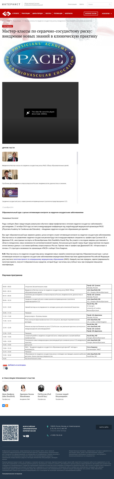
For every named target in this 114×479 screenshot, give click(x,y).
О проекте (15, 13)
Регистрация (72, 4)
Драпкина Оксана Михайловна (27, 395)
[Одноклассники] (6, 405)
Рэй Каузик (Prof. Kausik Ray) (44, 395)
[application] (40, 113)
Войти (82, 4)
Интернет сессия (90, 13)
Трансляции (25, 13)
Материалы (68, 13)
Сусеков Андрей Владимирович (62, 395)
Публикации (58, 13)
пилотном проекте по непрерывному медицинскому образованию (38, 259)
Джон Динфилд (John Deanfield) (8, 395)
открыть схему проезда (58, 430)
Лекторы (48, 13)
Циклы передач (37, 13)
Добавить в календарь (17, 365)
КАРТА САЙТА (103, 427)
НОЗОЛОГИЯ (106, 13)
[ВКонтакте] (3, 405)
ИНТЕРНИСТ (12, 4)
